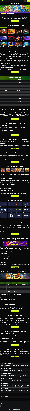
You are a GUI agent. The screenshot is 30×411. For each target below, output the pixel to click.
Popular (3, 27)
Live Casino (11, 27)
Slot (25, 27)
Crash (18, 27)
